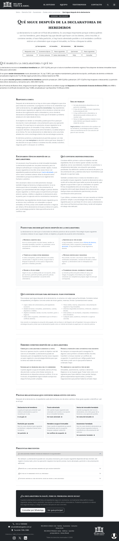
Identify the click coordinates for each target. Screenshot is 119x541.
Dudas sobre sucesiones (51, 12)
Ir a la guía (21, 417)
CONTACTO (96, 5)
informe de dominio (89, 242)
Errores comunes (44, 55)
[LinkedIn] (25, 538)
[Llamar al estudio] (13, 523)
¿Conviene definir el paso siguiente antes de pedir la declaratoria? (41, 478)
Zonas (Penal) (64, 533)
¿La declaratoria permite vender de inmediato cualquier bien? (39, 454)
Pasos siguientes (59, 51)
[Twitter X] (20, 538)
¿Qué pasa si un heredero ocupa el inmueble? (33, 473)
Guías (59, 531)
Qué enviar (74, 51)
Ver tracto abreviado (54, 417)
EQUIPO (63, 5)
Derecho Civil (26, 12)
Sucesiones (37, 12)
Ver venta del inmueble (84, 417)
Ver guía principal (55, 510)
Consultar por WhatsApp (33, 510)
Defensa (64, 531)
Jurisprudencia (54, 533)
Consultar (89, 55)
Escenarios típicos (44, 51)
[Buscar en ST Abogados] (108, 5)
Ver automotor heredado (85, 435)
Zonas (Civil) (59, 528)
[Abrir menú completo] (114, 5)
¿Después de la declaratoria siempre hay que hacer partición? (39, 468)
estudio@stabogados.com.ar (21, 527)
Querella (71, 531)
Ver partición (22, 433)
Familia (59, 526)
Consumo (74, 526)
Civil (55, 526)
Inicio (18, 12)
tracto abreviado (48, 172)
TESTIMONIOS (79, 5)
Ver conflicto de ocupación (56, 433)
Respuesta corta (30, 51)
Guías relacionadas (60, 55)
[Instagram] (14, 538)
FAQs (74, 55)
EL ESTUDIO (49, 5)
